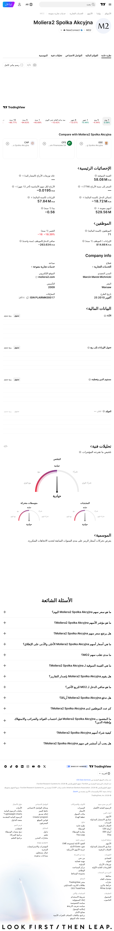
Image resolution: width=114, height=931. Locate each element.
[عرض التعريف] (96, 175)
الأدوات (19, 808)
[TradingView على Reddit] (6, 766)
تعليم (46, 835)
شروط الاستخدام (78, 897)
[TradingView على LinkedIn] (22, 766)
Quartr (75, 791)
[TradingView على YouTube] (33, 766)
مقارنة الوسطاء (78, 832)
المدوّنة (82, 864)
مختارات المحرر (41, 838)
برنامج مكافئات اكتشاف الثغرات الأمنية (69, 915)
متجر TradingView (77, 882)
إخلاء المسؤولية (78, 900)
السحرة (45, 849)
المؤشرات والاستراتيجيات (37, 846)
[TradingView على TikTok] (11, 766)
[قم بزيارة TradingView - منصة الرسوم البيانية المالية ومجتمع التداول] (14, 107)
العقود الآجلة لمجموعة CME (73, 843)
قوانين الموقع (42, 820)
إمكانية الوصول (79, 909)
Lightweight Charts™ (12, 814)
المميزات (81, 808)
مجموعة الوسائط (78, 873)
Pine (109, 835)
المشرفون (44, 823)
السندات (108, 822)
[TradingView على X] (44, 766)
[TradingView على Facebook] (39, 766)
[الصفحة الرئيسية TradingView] (103, 4)
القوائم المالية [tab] (92, 55)
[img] (64, 30)
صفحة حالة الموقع (77, 918)
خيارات (108, 882)
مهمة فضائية (80, 861)
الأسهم (108, 816)
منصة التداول (16, 820)
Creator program (40, 817)
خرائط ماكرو (106, 885)
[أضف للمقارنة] (81, 143)
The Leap (80, 835)
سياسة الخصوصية (77, 903)
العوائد (108, 861)
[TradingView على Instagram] (28, 766)
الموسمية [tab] (43, 55)
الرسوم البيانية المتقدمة (12, 817)
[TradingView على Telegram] (17, 766)
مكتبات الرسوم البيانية (13, 811)
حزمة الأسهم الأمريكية (76, 849)
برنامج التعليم (16, 838)
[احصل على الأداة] (29, 65)
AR (27, 4)
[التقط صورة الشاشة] (34, 65)
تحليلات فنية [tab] (56, 55)
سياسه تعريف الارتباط (76, 906)
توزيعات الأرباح (105, 864)
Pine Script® (105, 888)
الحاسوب (107, 900)
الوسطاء (81, 828)
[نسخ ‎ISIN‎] (27, 297)
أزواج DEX (107, 832)
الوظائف (81, 870)
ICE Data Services (84, 780)
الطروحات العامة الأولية (101, 867)
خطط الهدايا (80, 817)
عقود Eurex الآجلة (77, 846)
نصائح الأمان (80, 912)
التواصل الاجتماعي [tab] (73, 55)
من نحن (81, 858)
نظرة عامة (80, 825)
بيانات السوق (80, 814)
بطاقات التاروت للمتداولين (74, 885)
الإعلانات (18, 828)
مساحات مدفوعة (41, 855)
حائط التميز (43, 811)
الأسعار (82, 811)
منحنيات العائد (105, 879)
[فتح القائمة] (110, 4)
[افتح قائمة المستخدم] (19, 4)
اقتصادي (108, 858)
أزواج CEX (107, 828)
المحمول (107, 897)
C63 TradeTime (78, 888)
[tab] (16, 316)
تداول (46, 832)
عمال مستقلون (42, 852)
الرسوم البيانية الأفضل (102, 808)
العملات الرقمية (105, 825)
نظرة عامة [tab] (106, 55)
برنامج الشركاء (16, 835)
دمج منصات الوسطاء (13, 832)
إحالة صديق (43, 814)
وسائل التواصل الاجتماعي (37, 808)
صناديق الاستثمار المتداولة (100, 819)
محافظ (108, 876)
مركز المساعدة (79, 867)
